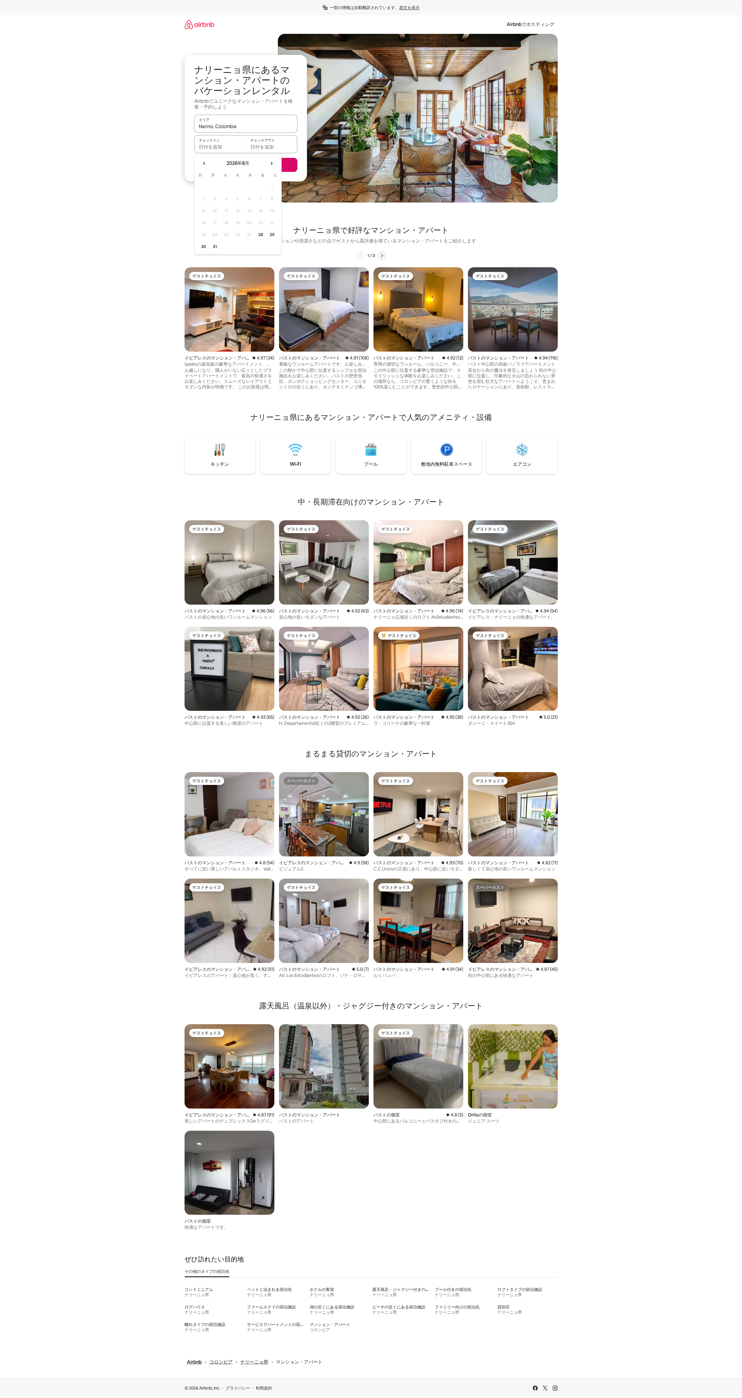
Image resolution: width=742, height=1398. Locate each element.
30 (203, 246)
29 (272, 234)
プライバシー (238, 1388)
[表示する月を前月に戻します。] (204, 163)
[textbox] (220, 146)
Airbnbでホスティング (530, 24)
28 (260, 234)
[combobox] (246, 126)
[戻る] (360, 255)
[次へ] (382, 255)
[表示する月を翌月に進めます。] (271, 163)
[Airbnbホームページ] (199, 24)
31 (215, 246)
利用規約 (264, 1388)
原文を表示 (409, 7)
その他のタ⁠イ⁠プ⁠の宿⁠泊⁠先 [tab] (207, 1271)
